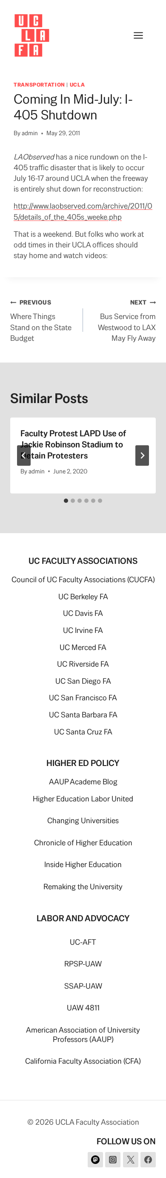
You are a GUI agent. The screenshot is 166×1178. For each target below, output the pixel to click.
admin (30, 133)
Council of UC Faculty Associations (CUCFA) (83, 579)
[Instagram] (112, 1159)
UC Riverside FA (83, 664)
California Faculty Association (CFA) (83, 1061)
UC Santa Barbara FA (83, 715)
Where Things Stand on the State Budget (41, 321)
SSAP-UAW (83, 986)
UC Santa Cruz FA (83, 732)
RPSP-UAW (83, 964)
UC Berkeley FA (83, 596)
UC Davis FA (83, 613)
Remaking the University (83, 886)
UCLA (77, 84)
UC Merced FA (83, 647)
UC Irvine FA (83, 630)
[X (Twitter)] (130, 1159)
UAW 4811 (83, 1008)
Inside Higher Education (83, 864)
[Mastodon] (95, 1159)
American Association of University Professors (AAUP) (83, 1034)
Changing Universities (83, 820)
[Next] (142, 455)
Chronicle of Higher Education (83, 842)
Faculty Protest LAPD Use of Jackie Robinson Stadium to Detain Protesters (73, 444)
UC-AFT (83, 942)
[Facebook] (148, 1159)
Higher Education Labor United (83, 799)
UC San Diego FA (83, 681)
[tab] (66, 501)
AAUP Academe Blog (83, 781)
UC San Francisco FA (83, 697)
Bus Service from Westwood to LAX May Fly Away (127, 321)
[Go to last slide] (24, 455)
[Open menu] (142, 35)
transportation (39, 84)
